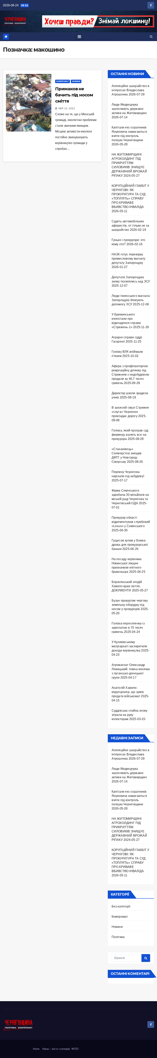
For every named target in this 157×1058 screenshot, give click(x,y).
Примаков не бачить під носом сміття (74, 95)
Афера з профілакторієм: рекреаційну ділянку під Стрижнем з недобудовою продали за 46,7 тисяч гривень (130, 374)
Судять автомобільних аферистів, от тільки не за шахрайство (130, 225)
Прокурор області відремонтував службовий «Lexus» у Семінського (131, 522)
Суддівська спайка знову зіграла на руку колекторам (130, 715)
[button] (151, 36)
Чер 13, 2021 (66, 108)
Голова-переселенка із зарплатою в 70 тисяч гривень (128, 627)
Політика (118, 937)
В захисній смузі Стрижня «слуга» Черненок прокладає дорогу (130, 412)
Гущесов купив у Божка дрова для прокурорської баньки (130, 545)
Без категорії (121, 906)
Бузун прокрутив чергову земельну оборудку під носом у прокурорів (130, 605)
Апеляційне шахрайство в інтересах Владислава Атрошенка (131, 90)
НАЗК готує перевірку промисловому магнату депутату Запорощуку (129, 258)
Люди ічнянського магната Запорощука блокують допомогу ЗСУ (131, 300)
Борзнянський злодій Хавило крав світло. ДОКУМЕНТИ (127, 586)
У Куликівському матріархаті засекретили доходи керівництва (129, 646)
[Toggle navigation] (79, 37)
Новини (76, 81)
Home (36, 1048)
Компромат (62, 81)
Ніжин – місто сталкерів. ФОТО (60, 1048)
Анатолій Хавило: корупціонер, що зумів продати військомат (128, 692)
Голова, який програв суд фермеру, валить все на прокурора (130, 434)
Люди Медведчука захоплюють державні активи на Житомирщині (129, 109)
